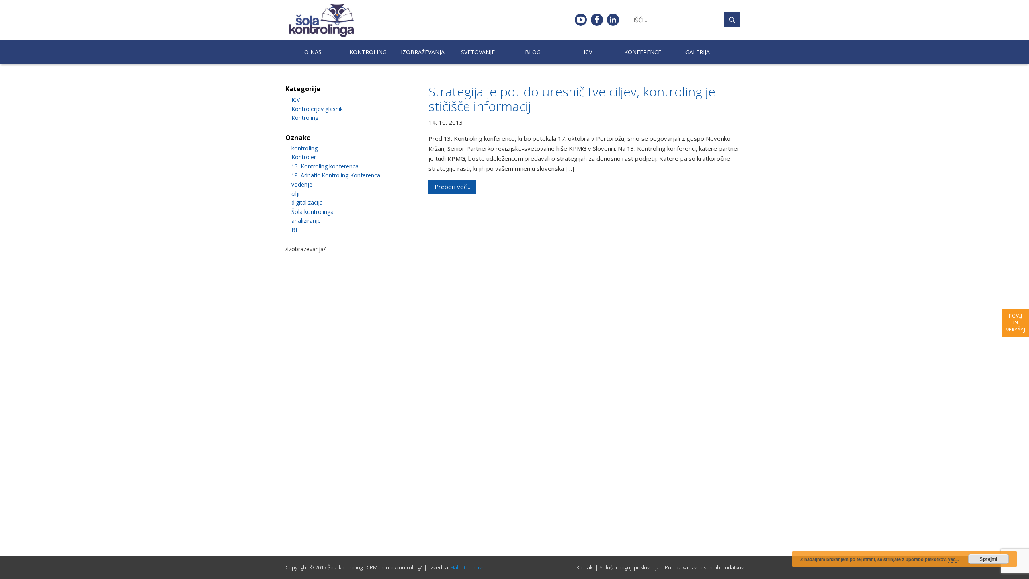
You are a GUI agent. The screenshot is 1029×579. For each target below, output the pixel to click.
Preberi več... (452, 187)
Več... (953, 559)
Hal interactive (468, 567)
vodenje (301, 184)
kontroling (304, 148)
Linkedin (613, 20)
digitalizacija (307, 202)
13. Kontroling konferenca (325, 166)
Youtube (581, 20)
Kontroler (303, 157)
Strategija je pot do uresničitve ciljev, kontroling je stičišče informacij (571, 99)
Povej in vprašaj (1015, 322)
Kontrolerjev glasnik (317, 109)
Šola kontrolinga (312, 212)
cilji (295, 193)
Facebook (597, 20)
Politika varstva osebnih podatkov (704, 567)
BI (294, 230)
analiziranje (306, 220)
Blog (533, 52)
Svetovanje (478, 52)
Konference (642, 52)
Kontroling (368, 52)
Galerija (697, 52)
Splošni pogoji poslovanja (629, 567)
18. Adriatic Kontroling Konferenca (335, 175)
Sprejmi (988, 559)
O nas (313, 52)
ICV (588, 52)
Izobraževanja (423, 52)
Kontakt (585, 567)
